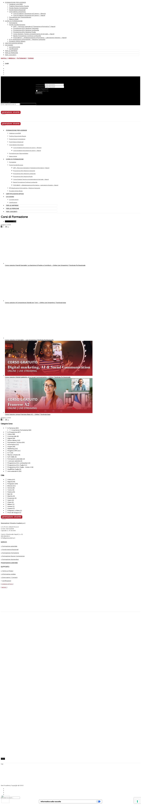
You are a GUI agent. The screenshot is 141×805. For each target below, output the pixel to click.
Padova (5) (11, 492)
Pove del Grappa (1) (14, 512)
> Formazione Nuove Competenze (13, 556)
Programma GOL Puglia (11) (17, 465)
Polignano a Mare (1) (14, 510)
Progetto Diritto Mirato (17, 41)
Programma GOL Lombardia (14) (18, 463)
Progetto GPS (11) (13, 451)
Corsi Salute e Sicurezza (17, 12)
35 (6, 226)
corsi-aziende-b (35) (14, 471)
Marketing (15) (12, 449)
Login (7, 63)
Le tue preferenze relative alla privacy (79, 801)
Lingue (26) (11, 446)
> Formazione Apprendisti (10, 559)
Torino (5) (10, 490)
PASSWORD (40, 87)
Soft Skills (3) (12, 457)
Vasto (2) (10, 500)
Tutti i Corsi (10, 221)
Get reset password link (28, 104)
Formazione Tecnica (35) (16, 442)
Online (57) (11, 480)
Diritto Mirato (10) (13, 440)
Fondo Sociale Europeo (17, 25)
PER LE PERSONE (11, 53)
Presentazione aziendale (9, 563)
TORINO (31, 58)
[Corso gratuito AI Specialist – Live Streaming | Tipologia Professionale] (48, 338)
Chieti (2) (10, 502)
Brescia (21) (11, 486)
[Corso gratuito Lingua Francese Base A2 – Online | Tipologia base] (48, 412)
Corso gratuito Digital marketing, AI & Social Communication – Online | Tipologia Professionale (37, 377)
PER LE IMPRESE (11, 51)
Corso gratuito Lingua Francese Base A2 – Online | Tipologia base (27, 414)
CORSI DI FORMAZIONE (13, 21)
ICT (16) (10, 453)
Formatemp (13, 23)
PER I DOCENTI (10, 55)
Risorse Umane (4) (13, 455)
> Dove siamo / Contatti (9, 577)
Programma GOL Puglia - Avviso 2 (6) (20, 467)
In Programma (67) (14, 432)
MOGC (4, 587)
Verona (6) (11, 488)
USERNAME (40, 85)
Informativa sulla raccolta (51, 801)
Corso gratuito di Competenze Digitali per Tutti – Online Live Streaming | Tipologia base (35, 302)
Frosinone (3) (12, 498)
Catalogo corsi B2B (16, 4)
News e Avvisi (13, 19)
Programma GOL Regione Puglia (24, 32)
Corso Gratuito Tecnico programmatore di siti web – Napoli (33, 34)
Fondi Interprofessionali (17, 10)
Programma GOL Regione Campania (25, 28)
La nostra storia (14, 47)
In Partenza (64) (13, 428)
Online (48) (11, 434)
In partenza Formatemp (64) (21, 430)
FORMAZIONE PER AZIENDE (15, 2)
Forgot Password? (42, 89)
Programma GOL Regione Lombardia (26, 30)
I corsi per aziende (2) (14, 461)
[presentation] (2, 759)
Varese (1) (10, 506)
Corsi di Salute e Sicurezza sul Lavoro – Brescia (29, 13)
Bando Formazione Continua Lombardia (27, 36)
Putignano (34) (12, 484)
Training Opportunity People (19, 6)
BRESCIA (11, 58)
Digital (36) (11, 438)
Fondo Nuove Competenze (18, 8)
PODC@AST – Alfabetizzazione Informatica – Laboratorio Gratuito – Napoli (39, 38)
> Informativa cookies (8, 574)
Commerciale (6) (13, 436)
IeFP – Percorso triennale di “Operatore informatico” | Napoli (34, 26)
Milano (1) (10, 504)
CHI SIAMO (9, 45)
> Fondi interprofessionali (9, 549)
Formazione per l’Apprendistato (20, 17)
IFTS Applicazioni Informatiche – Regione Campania (27, 39)
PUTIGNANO (21, 58)
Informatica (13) (13, 444)
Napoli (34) (11, 482)
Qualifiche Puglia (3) (14, 469)
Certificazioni (13, 49)
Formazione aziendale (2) (16, 459)
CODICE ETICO (7, 584)
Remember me (43, 91)
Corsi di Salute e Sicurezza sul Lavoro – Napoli (29, 15)
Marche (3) (11, 496)
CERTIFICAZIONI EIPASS (14, 43)
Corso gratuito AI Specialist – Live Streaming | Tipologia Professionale (29, 340)
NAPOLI (4, 58)
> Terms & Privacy (7, 571)
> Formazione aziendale (9, 546)
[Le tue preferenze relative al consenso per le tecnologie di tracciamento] (137, 801)
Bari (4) (9, 494)
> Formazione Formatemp (10, 553)
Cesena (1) (11, 508)
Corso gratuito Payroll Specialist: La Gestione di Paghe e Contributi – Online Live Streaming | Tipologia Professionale (45, 265)
